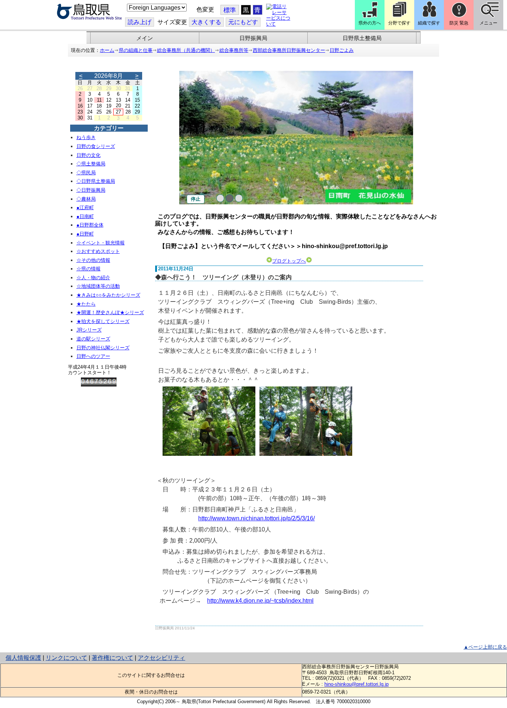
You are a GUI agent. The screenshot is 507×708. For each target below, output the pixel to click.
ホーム (107, 50)
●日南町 (85, 216)
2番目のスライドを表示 (229, 198)
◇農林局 (86, 199)
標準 (229, 10)
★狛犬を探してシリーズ (103, 321)
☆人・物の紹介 (93, 277)
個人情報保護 (23, 658)
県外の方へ (370, 23)
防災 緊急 (458, 23)
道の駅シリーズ (93, 339)
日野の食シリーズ (95, 146)
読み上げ (139, 22)
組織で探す (429, 23)
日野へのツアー (93, 356)
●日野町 (85, 234)
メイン (144, 38)
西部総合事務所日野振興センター (289, 50)
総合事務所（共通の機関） (186, 50)
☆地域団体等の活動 (98, 286)
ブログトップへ (289, 261)
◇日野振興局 (90, 190)
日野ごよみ (342, 50)
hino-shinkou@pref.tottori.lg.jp (356, 684)
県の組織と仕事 (136, 50)
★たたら (86, 304)
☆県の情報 (88, 268)
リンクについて (66, 658)
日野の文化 (88, 155)
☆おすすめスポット (98, 251)
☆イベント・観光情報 (100, 243)
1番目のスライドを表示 (220, 198)
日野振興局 (253, 38)
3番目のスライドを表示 (239, 198)
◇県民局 (86, 172)
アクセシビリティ (161, 658)
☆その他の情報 (93, 260)
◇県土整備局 (90, 164)
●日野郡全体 (90, 225)
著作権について (112, 658)
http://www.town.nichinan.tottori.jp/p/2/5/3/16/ (256, 518)
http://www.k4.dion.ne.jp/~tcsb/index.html (260, 600)
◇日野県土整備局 (95, 181)
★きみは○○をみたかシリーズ (108, 295)
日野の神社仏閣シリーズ (103, 347)
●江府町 (85, 207)
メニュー (488, 23)
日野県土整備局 (362, 38)
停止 (195, 199)
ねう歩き (86, 137)
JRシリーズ (89, 330)
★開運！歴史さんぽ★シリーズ (110, 312)
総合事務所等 (233, 50)
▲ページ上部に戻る (485, 647)
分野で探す (399, 23)
